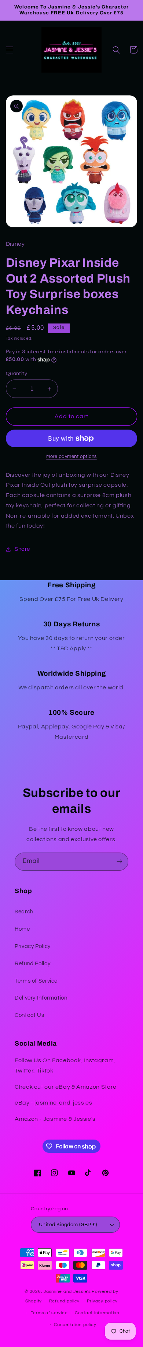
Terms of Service (36, 981)
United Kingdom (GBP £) (68, 1224)
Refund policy (64, 1301)
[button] (9, 49)
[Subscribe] (119, 862)
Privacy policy (102, 1301)
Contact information (97, 1313)
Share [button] (22, 549)
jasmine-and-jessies (63, 1103)
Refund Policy (32, 963)
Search (24, 911)
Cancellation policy (75, 1325)
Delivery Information (41, 998)
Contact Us (29, 1015)
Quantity (16, 373)
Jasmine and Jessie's (67, 1292)
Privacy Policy (33, 946)
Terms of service (49, 1313)
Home (22, 929)
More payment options (71, 456)
